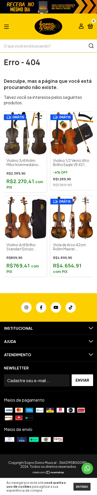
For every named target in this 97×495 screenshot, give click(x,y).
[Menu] (7, 26)
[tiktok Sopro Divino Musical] (70, 307)
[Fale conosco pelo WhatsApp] (87, 468)
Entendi (82, 486)
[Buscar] (91, 46)
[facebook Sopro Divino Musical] (41, 307)
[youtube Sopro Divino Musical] (56, 307)
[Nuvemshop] (48, 472)
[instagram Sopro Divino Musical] (26, 307)
